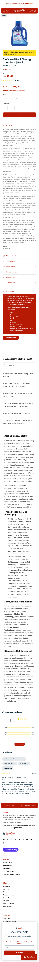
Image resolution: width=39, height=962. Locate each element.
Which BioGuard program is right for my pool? (17, 395)
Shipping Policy (8, 862)
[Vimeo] (31, 839)
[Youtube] (8, 839)
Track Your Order (8, 895)
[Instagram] (12, 839)
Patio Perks (7, 907)
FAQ (4, 892)
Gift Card (6, 901)
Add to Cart (20, 115)
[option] (19, 33)
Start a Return (8, 898)
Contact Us (6, 886)
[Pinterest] (19, 839)
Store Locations (8, 904)
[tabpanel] (19, 777)
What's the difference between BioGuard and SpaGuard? (16, 385)
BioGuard (8, 69)
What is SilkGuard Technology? (16, 413)
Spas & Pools (7, 918)
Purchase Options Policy (11, 874)
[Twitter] (23, 839)
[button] (19, 727)
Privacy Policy (7, 868)
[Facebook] (4, 839)
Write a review (19, 744)
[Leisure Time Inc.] (19, 11)
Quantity (6, 103)
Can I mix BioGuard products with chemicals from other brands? (18, 405)
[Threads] (4, 843)
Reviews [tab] (8, 752)
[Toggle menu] (4, 11)
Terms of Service (8, 871)
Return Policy (7, 865)
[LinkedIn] (27, 839)
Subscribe (19, 952)
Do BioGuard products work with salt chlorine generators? (17, 421)
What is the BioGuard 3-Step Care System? (18, 375)
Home (4, 15)
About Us (6, 889)
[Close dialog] (35, 924)
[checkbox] (7, 768)
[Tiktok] (15, 839)
